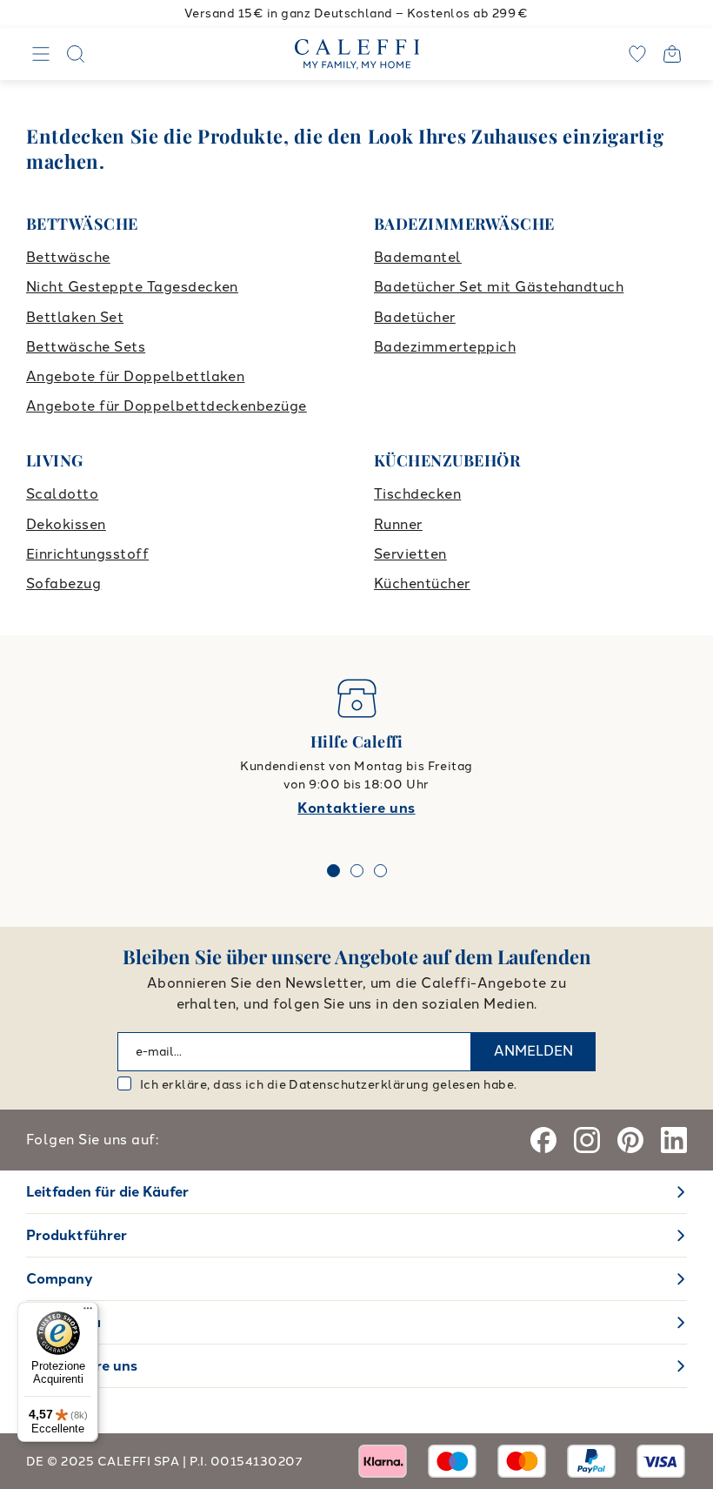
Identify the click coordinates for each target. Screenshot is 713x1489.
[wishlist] (637, 54)
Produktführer (76, 1235)
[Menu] (87, 1312)
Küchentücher (422, 583)
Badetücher (415, 317)
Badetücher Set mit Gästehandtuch (498, 286)
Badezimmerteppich (445, 347)
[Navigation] (41, 54)
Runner (398, 524)
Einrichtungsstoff (87, 554)
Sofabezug (63, 583)
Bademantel (418, 257)
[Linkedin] (674, 1140)
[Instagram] (587, 1140)
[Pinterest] (630, 1140)
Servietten (410, 554)
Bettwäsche (68, 257)
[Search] (75, 54)
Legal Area (63, 1322)
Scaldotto (62, 494)
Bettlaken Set (74, 317)
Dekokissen (66, 524)
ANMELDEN (533, 1051)
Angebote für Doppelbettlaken (135, 376)
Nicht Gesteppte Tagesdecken (132, 286)
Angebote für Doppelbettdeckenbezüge (166, 406)
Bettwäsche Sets (85, 347)
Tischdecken (417, 494)
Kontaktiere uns (356, 808)
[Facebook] (543, 1140)
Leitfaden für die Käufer (107, 1192)
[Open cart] (672, 54)
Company (59, 1279)
